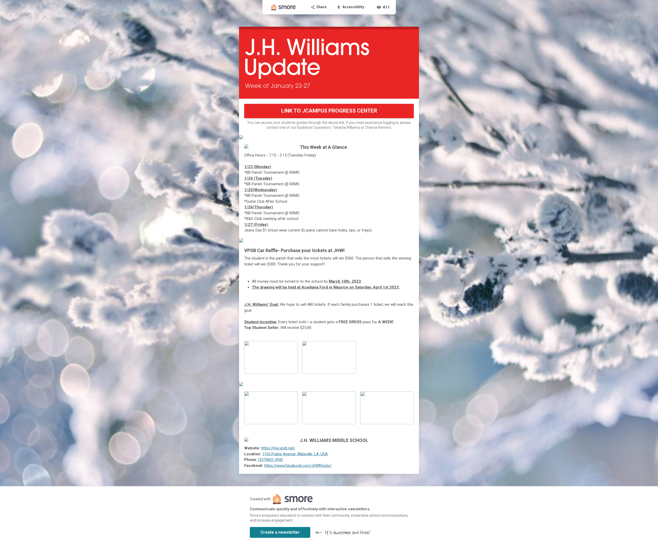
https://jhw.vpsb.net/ (278, 448)
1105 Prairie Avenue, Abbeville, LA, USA (295, 454)
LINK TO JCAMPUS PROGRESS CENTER (329, 111)
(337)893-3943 (270, 459)
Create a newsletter (280, 532)
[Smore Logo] (283, 7)
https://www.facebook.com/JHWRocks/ (298, 465)
